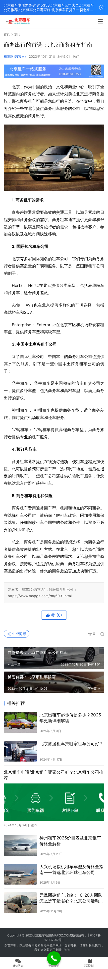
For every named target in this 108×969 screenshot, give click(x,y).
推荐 (34, 825)
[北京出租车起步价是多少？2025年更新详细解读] (20, 722)
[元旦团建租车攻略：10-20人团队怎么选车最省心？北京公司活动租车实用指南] (20, 902)
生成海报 (18, 633)
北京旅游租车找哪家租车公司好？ (71, 743)
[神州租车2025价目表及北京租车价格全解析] (20, 845)
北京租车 (39, 935)
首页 (7, 34)
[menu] (100, 21)
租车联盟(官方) (15, 56)
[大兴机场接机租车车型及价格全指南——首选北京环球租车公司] (20, 874)
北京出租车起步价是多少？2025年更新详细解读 (70, 717)
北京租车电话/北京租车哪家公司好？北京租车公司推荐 (53, 775)
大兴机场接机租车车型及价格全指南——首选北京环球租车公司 (71, 869)
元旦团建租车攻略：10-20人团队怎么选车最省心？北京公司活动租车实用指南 (71, 898)
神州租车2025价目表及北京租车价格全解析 (70, 840)
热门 (76, 56)
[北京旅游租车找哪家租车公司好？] (20, 751)
